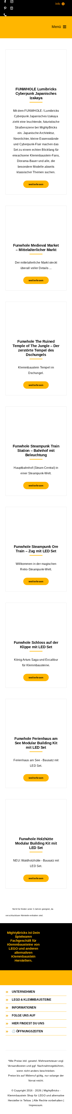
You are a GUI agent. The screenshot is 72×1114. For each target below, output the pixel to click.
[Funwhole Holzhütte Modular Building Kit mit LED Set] (36, 808)
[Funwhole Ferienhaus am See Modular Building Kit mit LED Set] (36, 708)
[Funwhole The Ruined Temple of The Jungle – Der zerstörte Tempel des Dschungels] (36, 311)
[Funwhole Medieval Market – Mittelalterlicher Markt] (36, 214)
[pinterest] (5, 8)
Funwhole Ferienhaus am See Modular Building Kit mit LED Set (35, 743)
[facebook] (5, 1)
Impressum (35, 1105)
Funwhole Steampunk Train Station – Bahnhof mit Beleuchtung (36, 450)
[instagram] (11, 1)
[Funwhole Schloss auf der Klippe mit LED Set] (36, 612)
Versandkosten (17, 1065)
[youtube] (11, 8)
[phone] (5, 14)
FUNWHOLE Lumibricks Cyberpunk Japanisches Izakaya (36, 93)
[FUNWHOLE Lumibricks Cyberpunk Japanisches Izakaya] (36, 58)
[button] (36, 992)
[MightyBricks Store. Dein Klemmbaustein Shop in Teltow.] (9, 25)
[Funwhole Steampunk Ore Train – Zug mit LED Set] (36, 516)
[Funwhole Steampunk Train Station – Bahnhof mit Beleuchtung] (36, 415)
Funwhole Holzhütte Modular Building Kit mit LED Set (36, 843)
